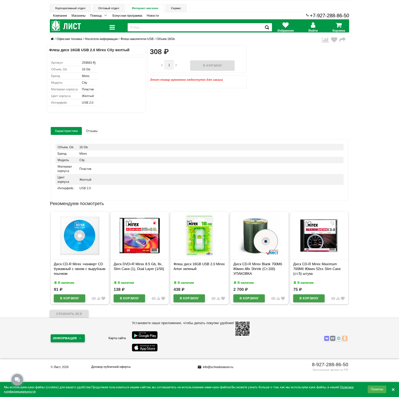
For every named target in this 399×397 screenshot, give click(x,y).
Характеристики (66, 131)
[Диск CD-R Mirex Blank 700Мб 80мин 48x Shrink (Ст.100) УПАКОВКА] (259, 255)
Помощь (96, 15)
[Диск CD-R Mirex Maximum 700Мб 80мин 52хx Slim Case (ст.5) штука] (319, 255)
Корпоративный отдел (70, 8)
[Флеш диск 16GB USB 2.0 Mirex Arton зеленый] (199, 255)
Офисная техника (69, 39)
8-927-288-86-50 (330, 364)
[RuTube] (333, 338)
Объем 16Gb (165, 39)
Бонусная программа (127, 15)
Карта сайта (117, 338)
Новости (153, 15)
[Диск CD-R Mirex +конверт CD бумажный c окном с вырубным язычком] (80, 255)
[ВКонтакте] (327, 338)
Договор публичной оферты (111, 366)
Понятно (377, 389)
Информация (65, 338)
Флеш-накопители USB (137, 39)
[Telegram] (339, 338)
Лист (57, 367)
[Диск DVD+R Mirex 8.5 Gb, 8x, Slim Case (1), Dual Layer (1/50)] (140, 255)
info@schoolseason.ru (215, 367)
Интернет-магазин (145, 8)
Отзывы (92, 131)
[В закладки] (335, 40)
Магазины (78, 15)
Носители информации (101, 39)
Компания (60, 15)
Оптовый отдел (108, 8)
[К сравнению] (326, 40)
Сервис (176, 8)
